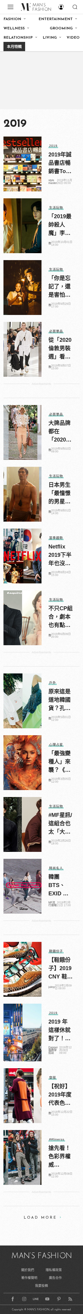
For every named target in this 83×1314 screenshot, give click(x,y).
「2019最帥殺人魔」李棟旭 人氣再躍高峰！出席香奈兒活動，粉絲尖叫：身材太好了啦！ (60, 225)
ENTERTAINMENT (56, 19)
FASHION (12, 19)
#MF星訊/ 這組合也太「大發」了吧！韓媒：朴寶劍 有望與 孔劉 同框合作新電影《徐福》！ (60, 824)
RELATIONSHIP (18, 38)
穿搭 (52, 1077)
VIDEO (73, 38)
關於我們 (27, 1270)
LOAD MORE (40, 1218)
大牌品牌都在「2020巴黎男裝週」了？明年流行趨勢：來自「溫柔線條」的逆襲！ (59, 432)
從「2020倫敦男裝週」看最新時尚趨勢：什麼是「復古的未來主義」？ (59, 349)
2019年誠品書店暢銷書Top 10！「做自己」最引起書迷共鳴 (59, 163)
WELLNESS (14, 28)
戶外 (52, 683)
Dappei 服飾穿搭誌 (53, 1050)
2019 (53, 146)
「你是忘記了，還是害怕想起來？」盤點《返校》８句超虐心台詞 (59, 287)
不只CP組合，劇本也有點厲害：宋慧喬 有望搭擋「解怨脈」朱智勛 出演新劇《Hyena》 (60, 617)
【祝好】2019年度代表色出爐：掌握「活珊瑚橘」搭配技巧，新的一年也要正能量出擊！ (59, 1095)
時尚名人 (56, 868)
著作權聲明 (29, 1278)
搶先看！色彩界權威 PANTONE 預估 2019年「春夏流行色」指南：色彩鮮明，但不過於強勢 (60, 1157)
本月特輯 (14, 47)
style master (52, 182)
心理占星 (56, 744)
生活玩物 (56, 207)
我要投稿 (41, 1285)
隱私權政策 (54, 1270)
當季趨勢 (56, 538)
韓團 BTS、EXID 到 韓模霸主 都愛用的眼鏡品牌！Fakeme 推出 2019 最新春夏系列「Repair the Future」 (59, 886)
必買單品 (56, 331)
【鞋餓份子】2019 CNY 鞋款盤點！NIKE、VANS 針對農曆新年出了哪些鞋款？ (60, 969)
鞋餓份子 (56, 951)
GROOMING (61, 28)
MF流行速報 (52, 904)
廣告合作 (55, 1278)
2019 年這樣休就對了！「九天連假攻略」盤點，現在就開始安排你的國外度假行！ (59, 1030)
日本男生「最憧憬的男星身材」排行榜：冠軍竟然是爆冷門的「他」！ (59, 494)
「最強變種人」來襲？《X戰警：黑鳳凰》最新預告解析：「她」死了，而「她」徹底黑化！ (59, 762)
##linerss (56, 1139)
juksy (51, 987)
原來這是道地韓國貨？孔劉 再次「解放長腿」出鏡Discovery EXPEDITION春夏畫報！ (60, 700)
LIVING (50, 38)
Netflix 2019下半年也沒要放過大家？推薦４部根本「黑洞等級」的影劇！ (59, 555)
